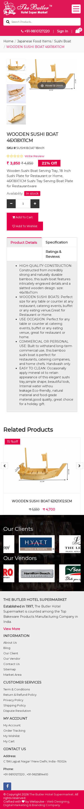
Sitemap (9, 669)
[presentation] (4, 465)
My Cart (9, 741)
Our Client (10, 653)
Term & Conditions (16, 689)
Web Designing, (58, 801)
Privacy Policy (13, 700)
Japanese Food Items (34, 41)
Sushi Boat (62, 41)
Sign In (62, 31)
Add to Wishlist (26, 226)
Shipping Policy (14, 705)
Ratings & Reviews (53, 253)
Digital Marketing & (17, 805)
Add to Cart (24, 217)
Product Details (24, 242)
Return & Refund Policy (20, 694)
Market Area (12, 674)
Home (8, 41)
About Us (10, 642)
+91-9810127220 (37, 31)
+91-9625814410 (37, 774)
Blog (6, 648)
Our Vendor (11, 658)
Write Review (34, 156)
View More (11, 629)
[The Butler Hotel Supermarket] (42, 8)
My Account (12, 725)
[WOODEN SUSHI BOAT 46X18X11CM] (16, 66)
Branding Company (46, 805)
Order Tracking (14, 730)
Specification (57, 242)
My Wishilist (11, 736)
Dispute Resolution (17, 710)
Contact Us (11, 664)
